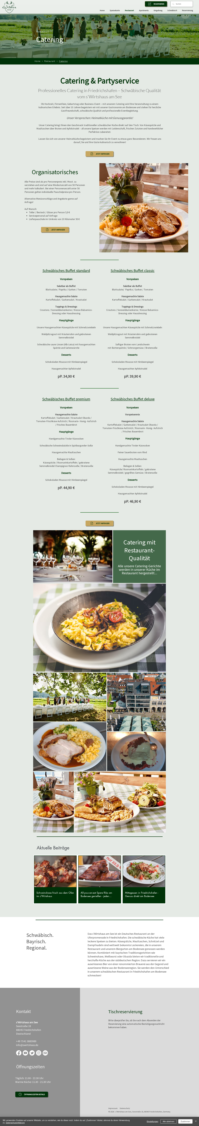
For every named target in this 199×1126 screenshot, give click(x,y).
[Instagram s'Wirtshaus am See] (38, 1053)
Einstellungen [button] (152, 1121)
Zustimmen (185, 1121)
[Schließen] (195, 1121)
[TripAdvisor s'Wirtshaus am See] (45, 1053)
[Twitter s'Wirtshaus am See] (32, 1053)
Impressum (113, 1108)
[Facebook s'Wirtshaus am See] (18, 1053)
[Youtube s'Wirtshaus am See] (25, 1053)
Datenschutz (125, 1108)
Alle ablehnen (168, 1121)
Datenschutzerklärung (15, 1122)
